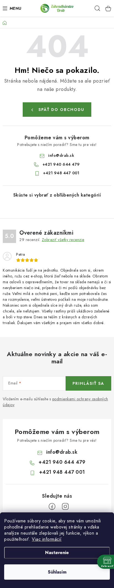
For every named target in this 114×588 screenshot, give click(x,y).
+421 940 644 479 (61, 164)
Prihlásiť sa (88, 383)
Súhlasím (57, 572)
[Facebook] (52, 506)
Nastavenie (57, 552)
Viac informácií (47, 539)
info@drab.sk (61, 155)
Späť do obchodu (61, 109)
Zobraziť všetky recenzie (63, 239)
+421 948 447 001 (61, 173)
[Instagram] (65, 506)
